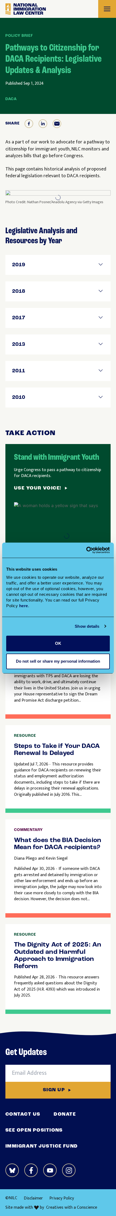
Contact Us (22, 1114)
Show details (87, 626)
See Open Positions (34, 1130)
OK (58, 643)
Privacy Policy (61, 1198)
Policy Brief (19, 36)
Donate (65, 1114)
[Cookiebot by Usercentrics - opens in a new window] (86, 550)
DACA (11, 99)
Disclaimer (33, 1198)
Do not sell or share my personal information (58, 661)
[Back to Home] (25, 9)
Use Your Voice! (38, 488)
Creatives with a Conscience (71, 1208)
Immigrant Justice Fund (41, 1146)
